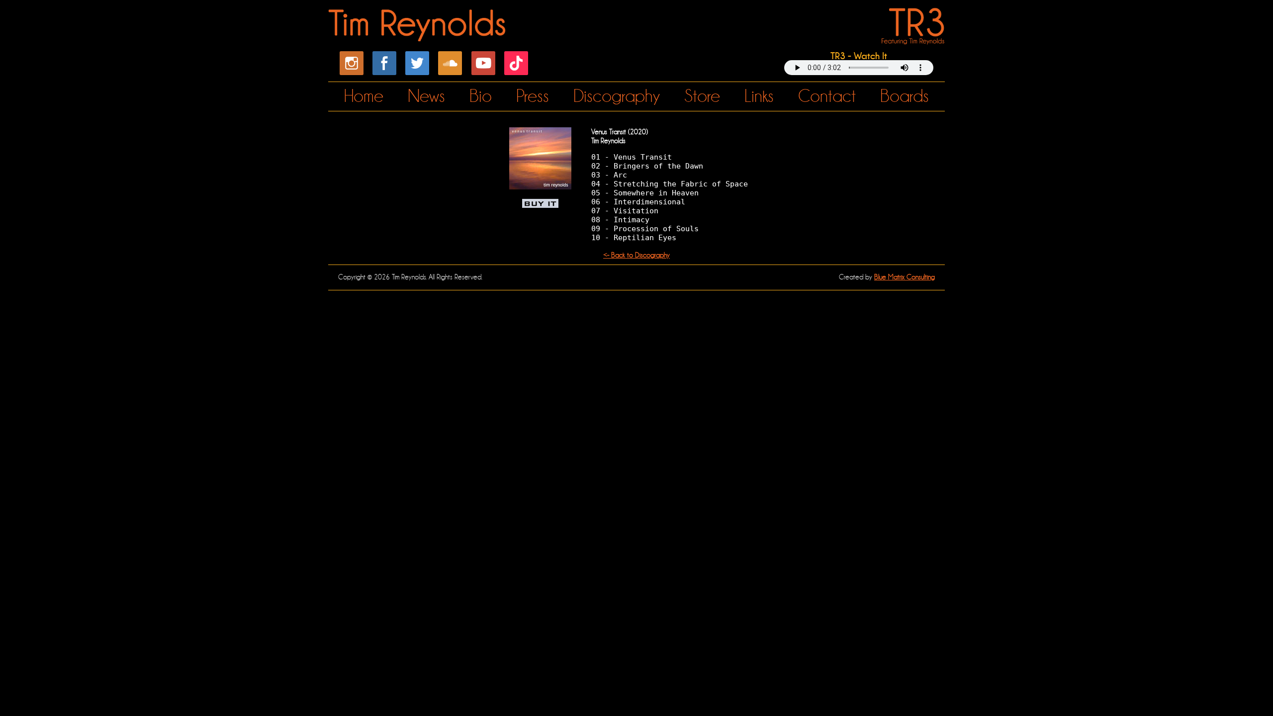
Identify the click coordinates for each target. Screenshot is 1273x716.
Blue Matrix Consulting (904, 277)
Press (532, 96)
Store (702, 96)
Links (759, 96)
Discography (616, 96)
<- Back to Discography (636, 255)
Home (363, 96)
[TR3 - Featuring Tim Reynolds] (911, 38)
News (426, 96)
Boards (904, 96)
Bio (480, 96)
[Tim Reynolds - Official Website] (418, 35)
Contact (827, 96)
